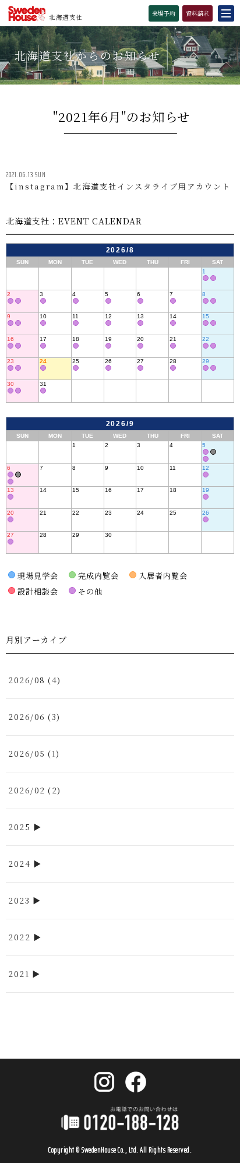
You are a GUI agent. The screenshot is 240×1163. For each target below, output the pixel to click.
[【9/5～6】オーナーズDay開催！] (206, 452)
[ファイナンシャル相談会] (206, 278)
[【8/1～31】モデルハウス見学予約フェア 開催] (213, 278)
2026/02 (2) (34, 790)
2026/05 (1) (34, 753)
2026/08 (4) (34, 680)
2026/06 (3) (34, 716)
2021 (18, 973)
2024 (19, 863)
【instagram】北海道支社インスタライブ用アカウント (118, 186)
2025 (19, 826)
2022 (19, 937)
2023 (19, 900)
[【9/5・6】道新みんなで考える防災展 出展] (213, 452)
